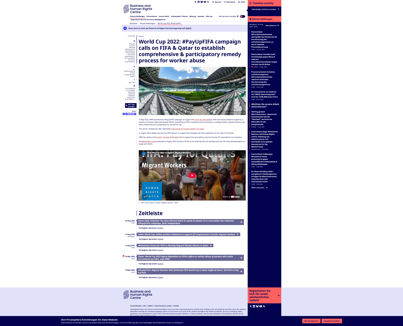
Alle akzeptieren (311, 321)
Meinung (192, 16)
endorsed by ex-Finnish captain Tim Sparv (187, 129)
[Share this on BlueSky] (132, 114)
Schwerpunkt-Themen (179, 16)
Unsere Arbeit (164, 16)
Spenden (201, 16)
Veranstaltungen (135, 306)
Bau (134, 69)
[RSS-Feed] (208, 2)
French (159, 137)
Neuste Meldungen (137, 16)
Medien (150, 306)
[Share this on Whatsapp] (124, 114)
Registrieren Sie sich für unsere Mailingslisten (148, 20)
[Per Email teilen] (135, 114)
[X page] (195, 2)
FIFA (134, 44)
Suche (242, 2)
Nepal (130, 82)
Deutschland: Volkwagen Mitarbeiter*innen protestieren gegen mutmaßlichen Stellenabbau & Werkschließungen (264, 159)
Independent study (148, 141)
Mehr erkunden (258, 187)
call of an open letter (203, 119)
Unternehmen (151, 16)
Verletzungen (131, 92)
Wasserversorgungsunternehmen (132, 71)
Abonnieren (230, 2)
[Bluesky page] (201, 2)
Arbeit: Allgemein (129, 99)
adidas (130, 44)
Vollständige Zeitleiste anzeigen (263, 9)
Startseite (133, 23)
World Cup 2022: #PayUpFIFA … (170, 23)
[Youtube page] (205, 2)
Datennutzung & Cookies (163, 306)
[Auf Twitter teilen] (126, 114)
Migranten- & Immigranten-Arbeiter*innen (131, 95)
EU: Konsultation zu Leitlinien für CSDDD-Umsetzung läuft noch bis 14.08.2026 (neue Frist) (264, 94)
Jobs (144, 306)
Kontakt (176, 306)
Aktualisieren (271, 25)
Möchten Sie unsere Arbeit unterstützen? (265, 105)
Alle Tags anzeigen (131, 105)
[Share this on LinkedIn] (129, 114)
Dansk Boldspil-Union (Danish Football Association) (130, 59)
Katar (134, 82)
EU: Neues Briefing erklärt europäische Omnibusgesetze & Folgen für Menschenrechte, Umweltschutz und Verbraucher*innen (264, 176)
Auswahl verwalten (332, 321)
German (166, 137)
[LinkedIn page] (198, 2)
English (176, 137)
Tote (127, 88)
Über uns (209, 16)
